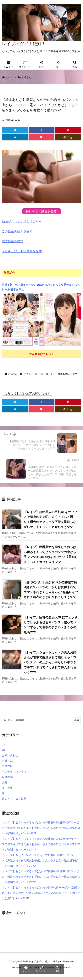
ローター (50, 373)
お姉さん (26, 77)
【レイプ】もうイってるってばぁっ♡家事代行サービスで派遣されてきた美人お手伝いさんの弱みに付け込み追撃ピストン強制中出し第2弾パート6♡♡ (41, 893)
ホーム (9, 77)
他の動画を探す (12, 241)
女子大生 (7, 787)
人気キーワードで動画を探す (22, 251)
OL (4, 749)
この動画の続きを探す (17, 231)
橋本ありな (63, 373)
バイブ (27, 373)
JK (3, 744)
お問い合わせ (10, 755)
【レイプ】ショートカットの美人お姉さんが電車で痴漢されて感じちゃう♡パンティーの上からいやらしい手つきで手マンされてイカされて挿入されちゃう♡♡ (50, 662)
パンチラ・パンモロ (14, 771)
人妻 (4, 782)
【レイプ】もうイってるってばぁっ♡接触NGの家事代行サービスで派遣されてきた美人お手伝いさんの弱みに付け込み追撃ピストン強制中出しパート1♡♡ (41, 877)
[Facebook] (41, 130)
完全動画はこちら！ (41, 354)
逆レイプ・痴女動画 (14, 798)
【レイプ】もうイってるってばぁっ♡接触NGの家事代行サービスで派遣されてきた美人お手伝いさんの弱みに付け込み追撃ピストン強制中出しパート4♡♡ (41, 828)
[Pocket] (41, 137)
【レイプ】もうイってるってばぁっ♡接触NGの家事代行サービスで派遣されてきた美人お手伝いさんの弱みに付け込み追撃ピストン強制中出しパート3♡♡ (41, 844)
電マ (74, 373)
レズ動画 (7, 777)
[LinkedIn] (15, 137)
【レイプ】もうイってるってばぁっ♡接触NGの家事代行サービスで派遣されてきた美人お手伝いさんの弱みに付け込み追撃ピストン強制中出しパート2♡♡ (41, 860)
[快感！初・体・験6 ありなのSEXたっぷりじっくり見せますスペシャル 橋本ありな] (41, 319)
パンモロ (38, 373)
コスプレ (7, 766)
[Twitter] (15, 130)
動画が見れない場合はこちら (22, 221)
